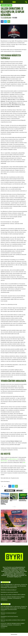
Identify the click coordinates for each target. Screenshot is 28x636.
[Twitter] (5, 21)
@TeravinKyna (4, 460)
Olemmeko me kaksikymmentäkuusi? (8, 589)
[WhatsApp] (8, 21)
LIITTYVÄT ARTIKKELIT (10, 490)
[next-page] (15, 506)
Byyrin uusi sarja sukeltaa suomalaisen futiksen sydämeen (22, 500)
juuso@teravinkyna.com (12, 459)
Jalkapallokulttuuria (6, 5)
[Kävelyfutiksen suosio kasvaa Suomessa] (14, 496)
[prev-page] (13, 506)
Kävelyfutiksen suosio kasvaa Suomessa (13, 500)
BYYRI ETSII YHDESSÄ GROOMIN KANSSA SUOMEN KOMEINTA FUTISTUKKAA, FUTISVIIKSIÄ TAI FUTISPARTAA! (12, 598)
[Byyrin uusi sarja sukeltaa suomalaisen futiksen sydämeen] (23, 496)
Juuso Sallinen (7, 18)
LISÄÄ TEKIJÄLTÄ (19, 490)
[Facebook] (2, 21)
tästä (24, 462)
